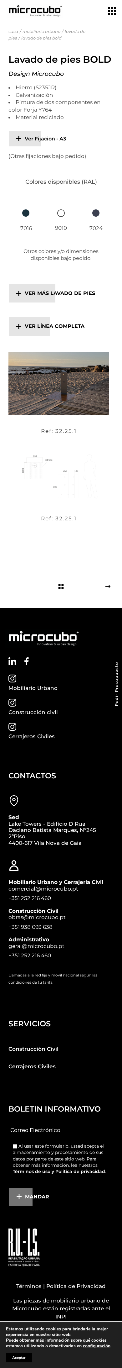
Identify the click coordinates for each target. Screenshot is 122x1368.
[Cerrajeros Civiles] (12, 727)
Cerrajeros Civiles (31, 736)
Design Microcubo (36, 73)
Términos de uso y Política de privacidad (59, 1171)
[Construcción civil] (12, 703)
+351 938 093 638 (30, 927)
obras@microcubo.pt (37, 917)
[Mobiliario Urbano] (12, 678)
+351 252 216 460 (29, 898)
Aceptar (19, 1357)
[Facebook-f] (26, 661)
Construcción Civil (33, 1049)
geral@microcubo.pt (36, 946)
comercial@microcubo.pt (43, 889)
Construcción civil (33, 712)
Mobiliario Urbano (33, 688)
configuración (96, 1346)
